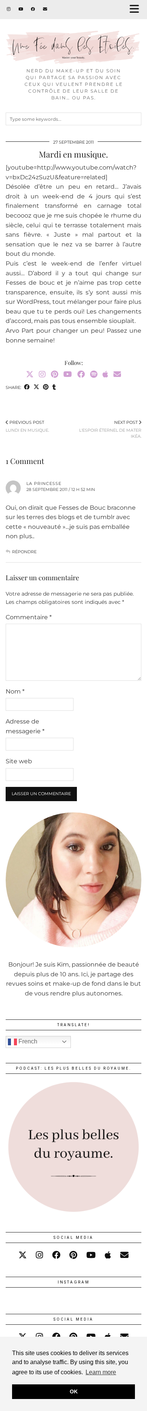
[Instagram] (9, 9)
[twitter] (22, 1255)
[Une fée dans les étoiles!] (73, 32)
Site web (19, 761)
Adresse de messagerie (25, 726)
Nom (15, 691)
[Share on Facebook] (27, 387)
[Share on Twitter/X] (36, 387)
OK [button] (74, 1391)
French (27, 1041)
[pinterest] (73, 1255)
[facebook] (56, 1255)
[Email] (45, 9)
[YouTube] (20, 9)
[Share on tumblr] (54, 387)
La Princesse (43, 483)
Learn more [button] (101, 1372)
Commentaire (29, 617)
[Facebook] (33, 9)
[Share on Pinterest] (46, 387)
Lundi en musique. (27, 426)
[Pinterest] (54, 374)
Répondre (24, 551)
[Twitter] (30, 374)
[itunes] (108, 1255)
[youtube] (91, 1255)
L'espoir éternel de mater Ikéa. (110, 429)
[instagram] (39, 1255)
